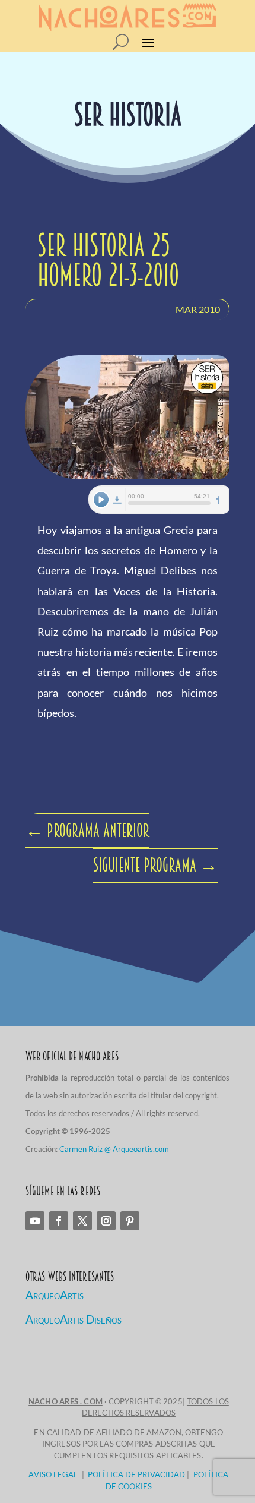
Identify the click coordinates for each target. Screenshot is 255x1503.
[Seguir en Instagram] (106, 1220)
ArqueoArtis (55, 1295)
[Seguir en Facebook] (58, 1220)
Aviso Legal (53, 1474)
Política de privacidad (136, 1474)
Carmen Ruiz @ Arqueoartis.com (114, 1149)
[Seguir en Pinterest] (129, 1220)
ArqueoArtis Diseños (74, 1319)
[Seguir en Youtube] (35, 1220)
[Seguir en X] (82, 1220)
